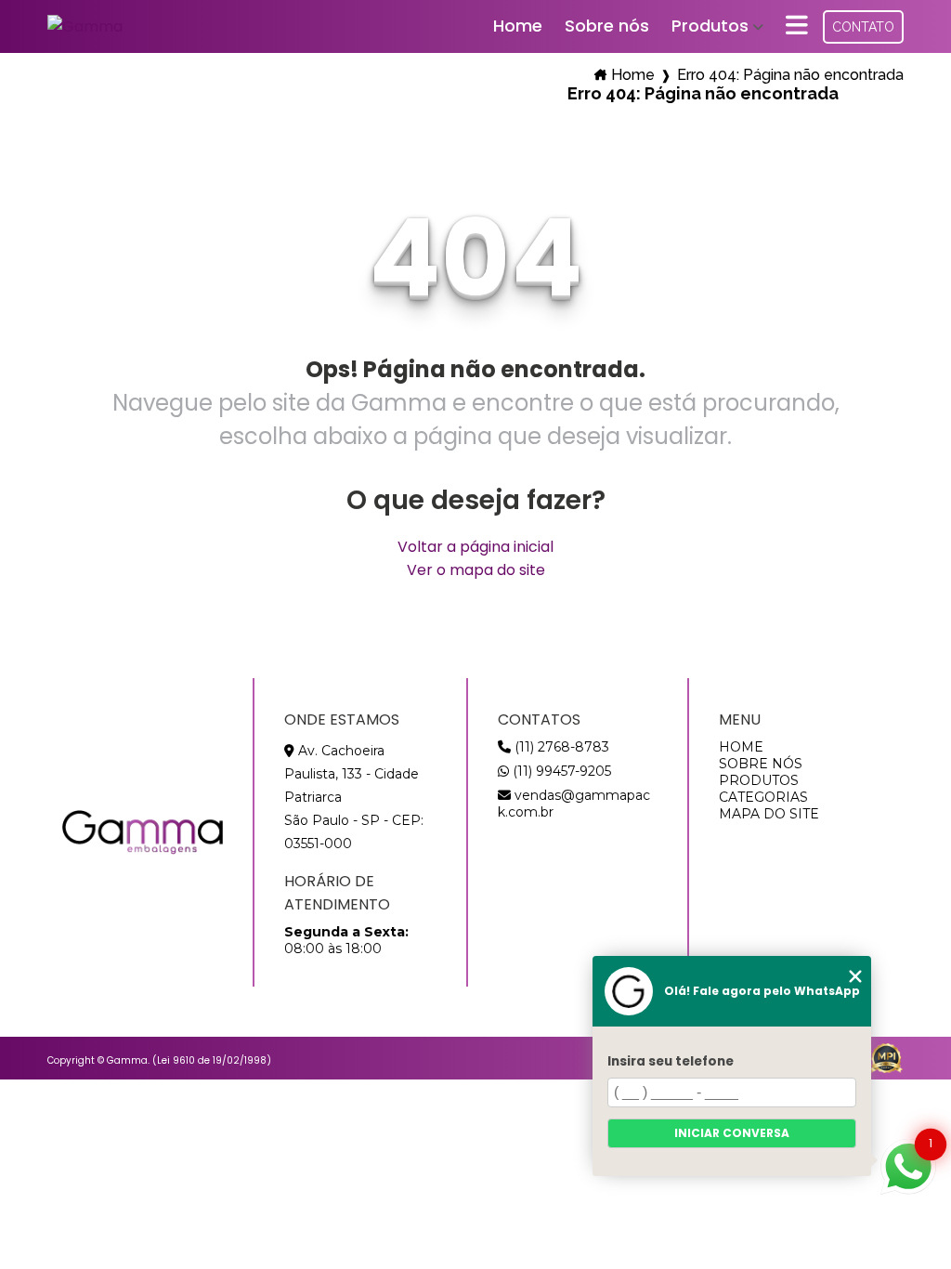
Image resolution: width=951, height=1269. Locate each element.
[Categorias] (797, 26)
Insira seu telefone (670, 1061)
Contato (863, 27)
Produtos (710, 25)
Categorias (763, 797)
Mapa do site (769, 813)
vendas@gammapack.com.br (574, 803)
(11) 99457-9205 (560, 771)
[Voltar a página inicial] (85, 25)
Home (517, 25)
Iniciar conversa (731, 1133)
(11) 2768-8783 (560, 747)
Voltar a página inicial (475, 546)
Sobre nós (607, 25)
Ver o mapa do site (476, 570)
